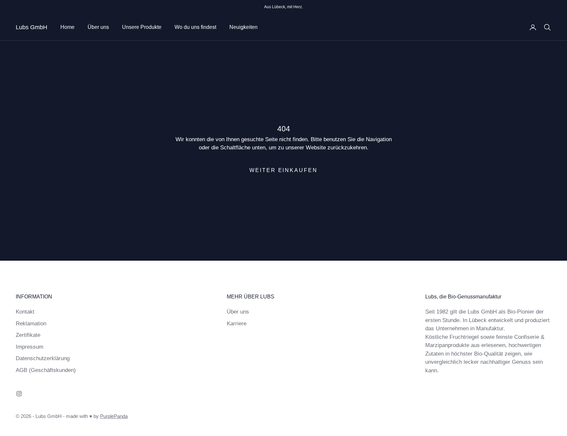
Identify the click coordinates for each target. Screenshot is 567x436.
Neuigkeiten (243, 27)
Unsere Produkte (141, 27)
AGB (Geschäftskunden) (46, 370)
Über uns (98, 27)
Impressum (29, 347)
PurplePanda (114, 416)
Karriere (236, 323)
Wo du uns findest (195, 27)
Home (67, 27)
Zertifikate (28, 335)
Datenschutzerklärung (43, 358)
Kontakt (25, 312)
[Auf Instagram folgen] (19, 393)
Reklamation (31, 323)
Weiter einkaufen (283, 170)
